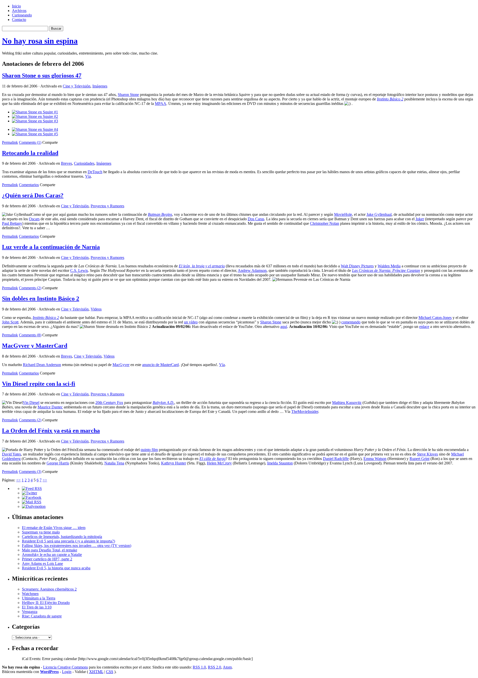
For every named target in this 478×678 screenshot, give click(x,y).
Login (66, 672)
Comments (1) (30, 142)
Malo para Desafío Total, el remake (49, 550)
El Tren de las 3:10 (37, 607)
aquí (283, 326)
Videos (96, 309)
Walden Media (389, 266)
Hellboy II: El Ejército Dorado (46, 603)
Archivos (19, 10)
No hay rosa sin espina (40, 40)
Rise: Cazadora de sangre (42, 616)
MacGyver (121, 365)
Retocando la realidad (30, 153)
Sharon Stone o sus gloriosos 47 (41, 75)
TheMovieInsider (304, 411)
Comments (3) (30, 471)
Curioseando (22, 15)
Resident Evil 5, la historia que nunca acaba (56, 568)
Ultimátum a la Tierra (38, 598)
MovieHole (343, 214)
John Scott (10, 322)
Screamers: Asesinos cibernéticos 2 (49, 589)
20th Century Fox (109, 402)
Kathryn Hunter (173, 463)
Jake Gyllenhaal (379, 214)
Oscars (34, 219)
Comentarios (29, 185)
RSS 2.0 (214, 667)
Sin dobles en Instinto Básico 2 (40, 298)
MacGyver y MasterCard (34, 345)
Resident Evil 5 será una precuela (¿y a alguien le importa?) (68, 541)
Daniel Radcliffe (336, 458)
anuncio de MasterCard (160, 365)
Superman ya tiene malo (41, 532)
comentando (350, 322)
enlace (424, 326)
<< (18, 480)
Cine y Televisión (76, 86)
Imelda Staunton (280, 463)
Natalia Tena (114, 463)
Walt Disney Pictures (357, 266)
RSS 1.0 (199, 667)
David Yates (11, 454)
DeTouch (95, 172)
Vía (88, 176)
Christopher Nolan (324, 223)
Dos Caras (256, 219)
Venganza (29, 611)
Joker (420, 219)
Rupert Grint (419, 458)
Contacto (19, 19)
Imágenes (99, 86)
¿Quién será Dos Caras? (32, 195)
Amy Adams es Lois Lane (42, 563)
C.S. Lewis (79, 270)
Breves (66, 163)
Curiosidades (84, 163)
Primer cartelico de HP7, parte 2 (47, 559)
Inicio (16, 6)
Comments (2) (30, 288)
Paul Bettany (12, 223)
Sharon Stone (128, 94)
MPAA (160, 103)
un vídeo (191, 322)
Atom (227, 667)
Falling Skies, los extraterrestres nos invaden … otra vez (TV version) (76, 545)
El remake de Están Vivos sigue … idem (53, 528)
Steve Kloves (427, 454)
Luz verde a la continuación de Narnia (51, 247)
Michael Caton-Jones (435, 317)
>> (45, 480)
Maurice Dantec (50, 407)
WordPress (49, 672)
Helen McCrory (219, 463)
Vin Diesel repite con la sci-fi (38, 383)
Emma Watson (374, 458)
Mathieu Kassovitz (346, 402)
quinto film (149, 450)
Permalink (10, 142)
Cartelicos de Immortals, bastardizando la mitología (62, 536)
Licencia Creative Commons (65, 667)
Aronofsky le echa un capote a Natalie (52, 554)
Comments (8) (30, 335)
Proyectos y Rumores (107, 206)
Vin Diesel (31, 402)
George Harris (58, 463)
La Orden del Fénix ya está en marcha (51, 430)
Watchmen (30, 594)
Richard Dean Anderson (42, 365)
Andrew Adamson (252, 270)
